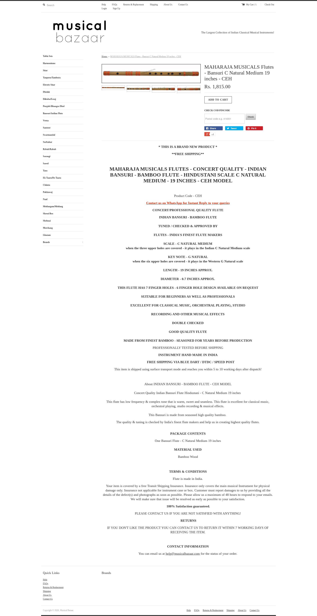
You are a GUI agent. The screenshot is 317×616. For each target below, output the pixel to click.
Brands (63, 242)
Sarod (46, 163)
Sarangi (46, 156)
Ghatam (47, 235)
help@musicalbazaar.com (183, 553)
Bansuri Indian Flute (53, 113)
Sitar (45, 70)
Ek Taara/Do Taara (52, 178)
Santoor (46, 127)
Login (104, 8)
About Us (168, 4)
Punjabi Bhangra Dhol (53, 106)
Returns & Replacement (133, 4)
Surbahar (47, 142)
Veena (46, 120)
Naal (45, 199)
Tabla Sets (48, 56)
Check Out (269, 4)
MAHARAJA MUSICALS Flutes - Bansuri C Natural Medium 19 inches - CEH (145, 56)
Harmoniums (49, 63)
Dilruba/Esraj (49, 99)
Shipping (154, 4)
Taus (45, 170)
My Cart (251, 4)
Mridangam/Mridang (53, 206)
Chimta (46, 185)
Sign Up (116, 8)
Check (251, 116)
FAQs (114, 4)
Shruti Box (48, 213)
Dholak (46, 92)
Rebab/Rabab (49, 149)
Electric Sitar (49, 84)
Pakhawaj (47, 192)
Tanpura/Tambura (52, 77)
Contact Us (183, 4)
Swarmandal (49, 135)
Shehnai (47, 220)
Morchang (48, 228)
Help (104, 4)
